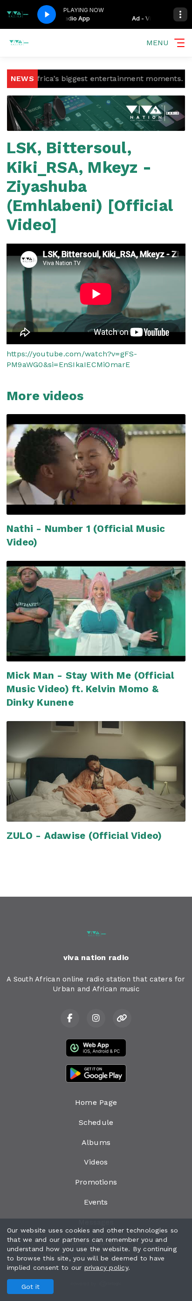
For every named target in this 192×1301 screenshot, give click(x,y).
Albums (96, 1142)
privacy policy (106, 1267)
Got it (30, 1286)
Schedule (96, 1122)
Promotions (96, 1182)
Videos (96, 1162)
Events (96, 1202)
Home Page (96, 1102)
